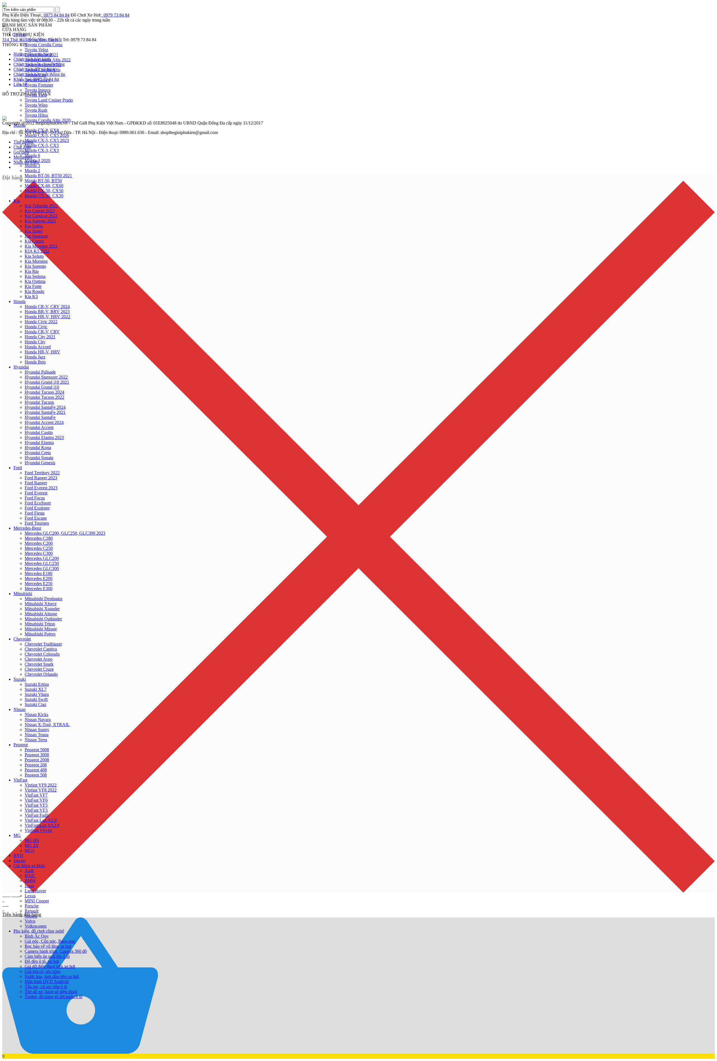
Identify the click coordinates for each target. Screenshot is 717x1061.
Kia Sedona (35, 276)
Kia (16, 200)
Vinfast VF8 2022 (41, 790)
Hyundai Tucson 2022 (44, 397)
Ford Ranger (36, 482)
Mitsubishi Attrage (41, 613)
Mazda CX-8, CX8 (42, 130)
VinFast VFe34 (38, 830)
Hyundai (21, 367)
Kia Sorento (35, 266)
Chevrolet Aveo (38, 659)
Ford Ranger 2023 (41, 477)
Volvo (30, 921)
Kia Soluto (34, 256)
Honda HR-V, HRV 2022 (47, 316)
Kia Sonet (33, 231)
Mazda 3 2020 (37, 160)
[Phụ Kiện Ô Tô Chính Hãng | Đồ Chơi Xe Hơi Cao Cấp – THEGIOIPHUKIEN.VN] (358, 4)
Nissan (19, 709)
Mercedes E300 (38, 588)
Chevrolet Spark (39, 664)
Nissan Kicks (36, 714)
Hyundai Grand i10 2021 (47, 382)
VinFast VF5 (36, 805)
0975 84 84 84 (55, 15)
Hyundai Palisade (40, 372)
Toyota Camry (37, 80)
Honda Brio (35, 362)
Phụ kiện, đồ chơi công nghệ (38, 931)
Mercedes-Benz (27, 528)
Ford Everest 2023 (41, 487)
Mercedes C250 (39, 548)
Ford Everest (36, 492)
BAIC (30, 875)
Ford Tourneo (37, 523)
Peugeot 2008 (37, 759)
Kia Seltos (34, 226)
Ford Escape (36, 518)
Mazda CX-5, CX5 (42, 145)
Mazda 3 (32, 165)
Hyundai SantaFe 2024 (45, 407)
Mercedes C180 (39, 538)
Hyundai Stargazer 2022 (46, 377)
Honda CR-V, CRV (42, 331)
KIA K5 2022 (37, 251)
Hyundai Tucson (39, 402)
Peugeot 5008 (37, 749)
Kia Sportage (36, 236)
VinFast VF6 (36, 800)
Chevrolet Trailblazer (43, 644)
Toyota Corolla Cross (43, 44)
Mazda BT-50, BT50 (43, 180)
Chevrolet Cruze (39, 669)
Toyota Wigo (36, 105)
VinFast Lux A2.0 (41, 820)
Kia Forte (33, 286)
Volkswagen (35, 926)
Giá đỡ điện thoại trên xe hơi (50, 966)
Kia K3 (31, 296)
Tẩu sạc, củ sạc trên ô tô (46, 986)
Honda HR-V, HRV (42, 351)
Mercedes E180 (38, 573)
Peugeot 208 (36, 764)
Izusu (29, 885)
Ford (17, 467)
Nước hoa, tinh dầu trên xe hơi (52, 976)
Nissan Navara (38, 719)
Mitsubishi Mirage (41, 628)
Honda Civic (36, 326)
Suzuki (19, 679)
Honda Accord (38, 346)
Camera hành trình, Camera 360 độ (56, 951)
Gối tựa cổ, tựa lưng (42, 971)
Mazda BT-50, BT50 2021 (48, 175)
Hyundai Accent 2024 (44, 422)
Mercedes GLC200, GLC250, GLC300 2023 (65, 533)
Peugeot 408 (36, 769)
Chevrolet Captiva (41, 649)
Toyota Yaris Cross (41, 39)
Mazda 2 (32, 170)
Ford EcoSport (38, 503)
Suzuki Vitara (37, 694)
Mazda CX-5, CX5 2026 (47, 135)
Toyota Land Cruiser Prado (49, 100)
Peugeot (20, 744)
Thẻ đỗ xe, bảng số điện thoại (51, 991)
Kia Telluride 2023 (41, 205)
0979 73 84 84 (115, 15)
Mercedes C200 (39, 543)
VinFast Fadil (36, 815)
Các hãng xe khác (29, 865)
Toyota (19, 34)
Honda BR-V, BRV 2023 (47, 311)
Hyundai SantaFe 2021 (45, 412)
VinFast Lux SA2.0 (42, 825)
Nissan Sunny (37, 729)
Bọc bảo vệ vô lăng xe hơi (48, 946)
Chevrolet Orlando (41, 674)
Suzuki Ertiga (37, 684)
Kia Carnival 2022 (41, 215)
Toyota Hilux (36, 115)
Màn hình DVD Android (47, 981)
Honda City (35, 341)
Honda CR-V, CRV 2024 (47, 306)
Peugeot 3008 (37, 754)
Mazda (19, 125)
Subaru (31, 916)
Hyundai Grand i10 (42, 387)
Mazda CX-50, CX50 (44, 190)
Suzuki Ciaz (35, 704)
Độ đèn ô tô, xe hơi (42, 961)
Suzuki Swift (36, 699)
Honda (19, 301)
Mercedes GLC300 (42, 568)
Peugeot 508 (36, 775)
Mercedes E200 (38, 578)
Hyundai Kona (38, 447)
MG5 (29, 850)
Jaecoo (19, 860)
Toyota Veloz (36, 49)
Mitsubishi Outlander (43, 618)
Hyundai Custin (39, 432)
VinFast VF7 (36, 795)
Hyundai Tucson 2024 (44, 392)
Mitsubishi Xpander (42, 608)
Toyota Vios (35, 74)
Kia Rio (32, 271)
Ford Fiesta (35, 513)
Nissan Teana (36, 734)
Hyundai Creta (38, 452)
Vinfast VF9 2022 (41, 785)
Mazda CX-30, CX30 (44, 195)
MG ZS (31, 845)
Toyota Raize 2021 (41, 54)
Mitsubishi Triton (40, 623)
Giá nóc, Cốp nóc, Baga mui (50, 941)
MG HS (32, 840)
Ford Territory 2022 (42, 472)
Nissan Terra (36, 739)
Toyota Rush (36, 110)
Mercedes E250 (38, 583)
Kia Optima (35, 281)
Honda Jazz (35, 357)
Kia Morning (36, 261)
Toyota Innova (37, 90)
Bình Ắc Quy (37, 936)
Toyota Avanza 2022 (43, 64)
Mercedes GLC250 (42, 563)
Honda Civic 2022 (41, 321)
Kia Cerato (34, 241)
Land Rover (35, 890)
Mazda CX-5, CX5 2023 (47, 140)
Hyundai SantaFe (40, 417)
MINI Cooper (37, 900)
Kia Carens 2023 (40, 210)
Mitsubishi (22, 593)
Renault (31, 911)
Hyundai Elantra (39, 442)
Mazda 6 (32, 155)
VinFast (20, 780)
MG (17, 835)
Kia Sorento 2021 (40, 221)
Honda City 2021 (40, 336)
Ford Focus (35, 498)
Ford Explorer (37, 508)
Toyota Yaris (36, 95)
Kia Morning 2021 (41, 246)
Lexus (30, 895)
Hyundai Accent (39, 427)
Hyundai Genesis (40, 462)
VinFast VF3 (36, 810)
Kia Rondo (34, 291)
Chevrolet (22, 639)
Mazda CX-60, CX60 (44, 185)
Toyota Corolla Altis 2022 (48, 59)
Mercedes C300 (39, 553)
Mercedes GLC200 (42, 558)
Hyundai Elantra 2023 (44, 437)
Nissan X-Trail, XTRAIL (47, 724)
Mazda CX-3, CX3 (42, 150)
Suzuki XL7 (35, 689)
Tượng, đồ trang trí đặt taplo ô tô (53, 996)
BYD (18, 855)
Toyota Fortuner (39, 85)
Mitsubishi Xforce (41, 603)
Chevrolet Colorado (42, 654)
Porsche (32, 905)
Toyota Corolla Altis (42, 69)
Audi (29, 870)
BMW (30, 880)
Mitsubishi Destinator (43, 598)
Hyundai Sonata (39, 457)
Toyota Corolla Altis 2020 (48, 120)
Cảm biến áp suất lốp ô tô (47, 956)
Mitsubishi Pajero (40, 634)
